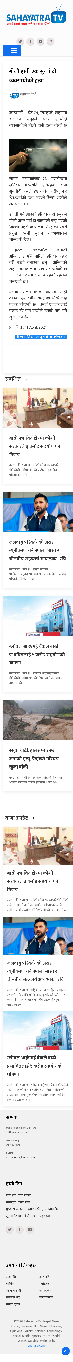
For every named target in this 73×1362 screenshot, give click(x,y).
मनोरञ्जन (44, 1284)
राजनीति (11, 1277)
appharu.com (36, 1345)
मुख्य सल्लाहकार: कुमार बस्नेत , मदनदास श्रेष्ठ (32, 1209)
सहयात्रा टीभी (13, 1290)
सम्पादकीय (45, 1290)
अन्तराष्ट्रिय (45, 1277)
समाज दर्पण (13, 1304)
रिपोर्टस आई (13, 1297)
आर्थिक (10, 1284)
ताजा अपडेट (16, 818)
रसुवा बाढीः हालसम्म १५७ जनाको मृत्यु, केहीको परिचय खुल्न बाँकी (34, 758)
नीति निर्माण (46, 1297)
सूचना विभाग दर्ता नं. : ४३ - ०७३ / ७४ (28, 1216)
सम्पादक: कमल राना (18, 1202)
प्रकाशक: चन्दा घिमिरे (18, 1195)
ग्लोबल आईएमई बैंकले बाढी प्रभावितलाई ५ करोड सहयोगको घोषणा (37, 654)
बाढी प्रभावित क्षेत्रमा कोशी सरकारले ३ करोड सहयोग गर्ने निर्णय (34, 446)
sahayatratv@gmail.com (20, 1157)
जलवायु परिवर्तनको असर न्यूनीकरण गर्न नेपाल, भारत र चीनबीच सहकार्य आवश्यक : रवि (37, 550)
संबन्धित (13, 379)
